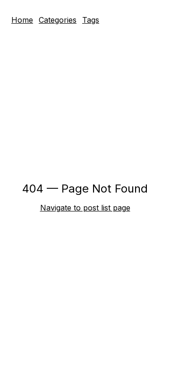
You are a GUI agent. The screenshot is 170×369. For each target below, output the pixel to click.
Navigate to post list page (85, 207)
